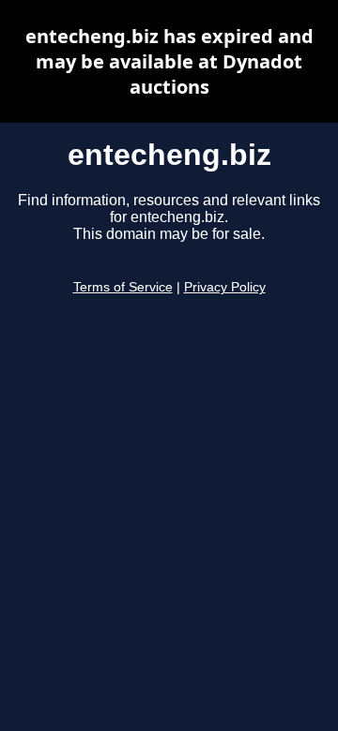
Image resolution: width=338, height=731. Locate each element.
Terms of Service (123, 287)
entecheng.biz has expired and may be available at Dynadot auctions (169, 61)
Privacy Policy (225, 287)
